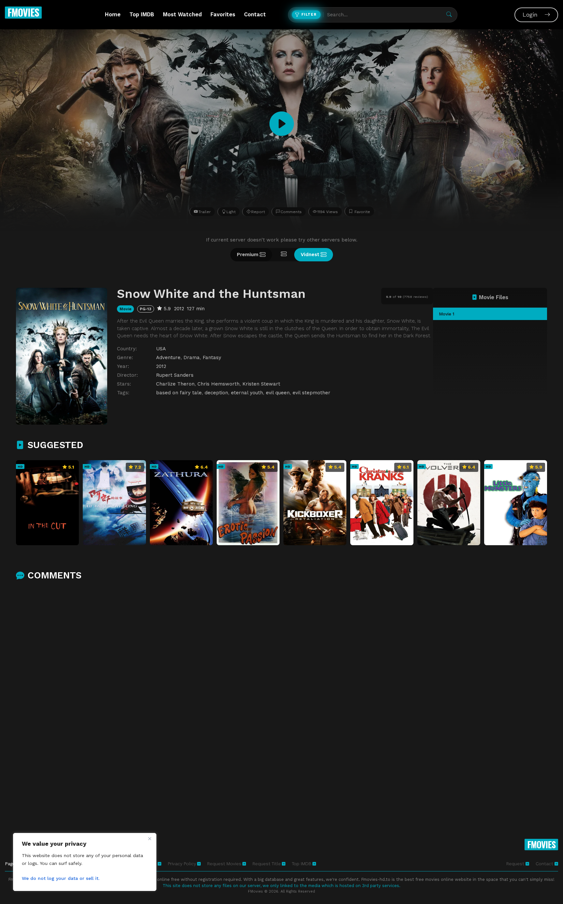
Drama (191, 357)
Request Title (267, 863)
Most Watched (182, 14)
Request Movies (224, 863)
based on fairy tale (179, 393)
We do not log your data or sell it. (60, 878)
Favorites (222, 14)
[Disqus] (281, 672)
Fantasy (212, 357)
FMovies (23, 12)
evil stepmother (311, 393)
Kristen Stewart (261, 384)
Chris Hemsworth (218, 384)
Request (516, 863)
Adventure (168, 357)
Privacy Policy (182, 863)
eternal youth (247, 393)
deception (216, 393)
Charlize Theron (175, 384)
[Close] (149, 838)
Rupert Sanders (175, 375)
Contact (255, 14)
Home (113, 14)
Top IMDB (141, 14)
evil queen (278, 393)
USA (161, 349)
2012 (161, 366)
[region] (84, 862)
